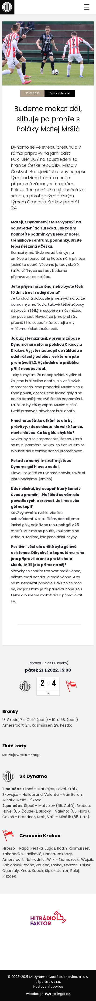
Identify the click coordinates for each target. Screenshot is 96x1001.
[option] (48, 919)
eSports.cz (43, 981)
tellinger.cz (61, 993)
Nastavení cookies (48, 986)
